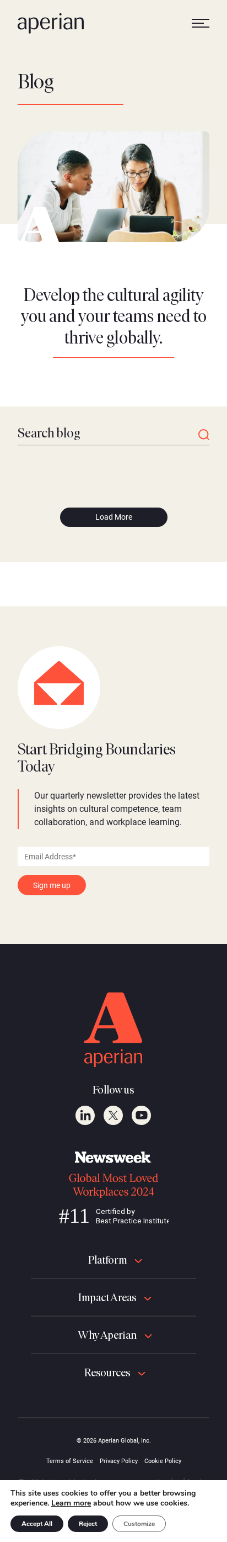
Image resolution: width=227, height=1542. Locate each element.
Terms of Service (69, 1461)
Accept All (36, 1523)
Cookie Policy (162, 1461)
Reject (88, 1523)
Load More (113, 517)
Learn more (71, 1503)
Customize (139, 1523)
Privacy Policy (119, 1461)
